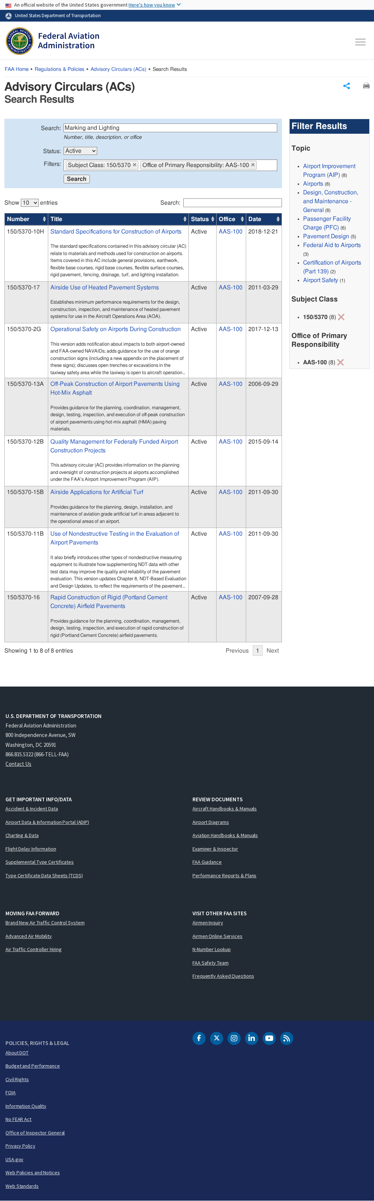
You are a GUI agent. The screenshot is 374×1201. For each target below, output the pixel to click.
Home (16, 69)
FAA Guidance (207, 862)
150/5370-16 (23, 597)
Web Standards (22, 1186)
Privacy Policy (20, 1146)
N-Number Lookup (211, 949)
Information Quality (25, 1106)
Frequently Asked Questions (223, 976)
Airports (313, 184)
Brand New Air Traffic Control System (44, 922)
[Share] (346, 86)
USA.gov (14, 1159)
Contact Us (18, 763)
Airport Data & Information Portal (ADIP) (47, 822)
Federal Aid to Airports (332, 245)
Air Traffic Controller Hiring (33, 949)
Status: (52, 151)
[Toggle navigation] (361, 42)
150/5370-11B (25, 534)
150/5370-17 (23, 287)
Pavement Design (326, 236)
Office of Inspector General (35, 1132)
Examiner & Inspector (215, 848)
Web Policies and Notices (32, 1172)
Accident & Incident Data (31, 808)
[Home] (52, 42)
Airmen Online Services (217, 936)
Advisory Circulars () (118, 69)
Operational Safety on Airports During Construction (115, 329)
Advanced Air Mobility (28, 936)
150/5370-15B (25, 492)
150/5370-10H (25, 232)
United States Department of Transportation (58, 15)
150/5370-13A (25, 384)
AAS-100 (231, 232)
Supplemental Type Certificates (39, 862)
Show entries (31, 203)
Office (227, 219)
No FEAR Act (18, 1119)
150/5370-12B (25, 442)
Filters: (52, 164)
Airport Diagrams (210, 822)
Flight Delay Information (30, 848)
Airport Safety (320, 280)
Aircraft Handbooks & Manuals (224, 808)
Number (18, 219)
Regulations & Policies (59, 69)
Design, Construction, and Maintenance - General (330, 201)
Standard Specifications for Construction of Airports (116, 232)
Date (254, 219)
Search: (51, 128)
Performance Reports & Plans (224, 875)
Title (56, 219)
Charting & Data (22, 835)
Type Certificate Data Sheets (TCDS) (44, 875)
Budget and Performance (32, 1066)
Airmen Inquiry (207, 922)
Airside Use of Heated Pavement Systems (104, 287)
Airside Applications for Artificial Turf (96, 492)
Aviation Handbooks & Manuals (225, 835)
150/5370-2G (24, 329)
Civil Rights (17, 1079)
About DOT (16, 1052)
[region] (143, 423)
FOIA (10, 1092)
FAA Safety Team (210, 962)
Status (200, 219)
